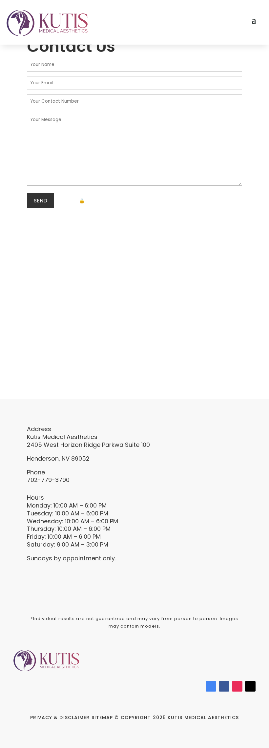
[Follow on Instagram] (237, 686)
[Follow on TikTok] (250, 686)
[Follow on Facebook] (224, 686)
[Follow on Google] (211, 686)
